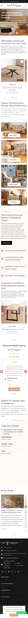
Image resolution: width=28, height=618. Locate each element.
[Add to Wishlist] (21, 61)
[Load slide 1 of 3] (12, 36)
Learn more (19, 611)
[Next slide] (17, 33)
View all (14, 97)
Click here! (23, 1)
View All (25, 120)
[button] (2, 5)
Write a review (14, 389)
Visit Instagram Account (19, 420)
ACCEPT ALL (14, 615)
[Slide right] (17, 535)
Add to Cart (12, 326)
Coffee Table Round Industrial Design (12, 87)
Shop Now (6, 31)
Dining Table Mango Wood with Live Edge (12, 329)
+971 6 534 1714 (7, 547)
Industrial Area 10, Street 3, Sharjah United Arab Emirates (15, 554)
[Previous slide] (11, 33)
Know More (6, 243)
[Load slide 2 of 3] (14, 36)
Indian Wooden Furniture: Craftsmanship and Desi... (12, 511)
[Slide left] (11, 535)
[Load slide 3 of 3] (16, 36)
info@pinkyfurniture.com (10, 550)
